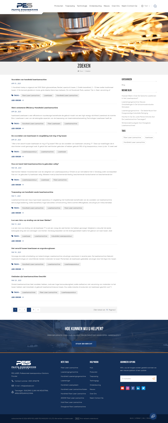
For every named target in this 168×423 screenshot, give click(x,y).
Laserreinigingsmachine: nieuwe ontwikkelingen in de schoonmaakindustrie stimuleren (137, 104)
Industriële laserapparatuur (62, 236)
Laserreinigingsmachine (69, 372)
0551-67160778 (34, 381)
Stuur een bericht (84, 344)
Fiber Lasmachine (60, 180)
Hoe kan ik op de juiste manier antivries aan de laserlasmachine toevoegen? (138, 118)
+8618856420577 (114, 335)
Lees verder (16, 100)
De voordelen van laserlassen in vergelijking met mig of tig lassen (39, 136)
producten (93, 372)
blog (123, 85)
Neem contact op (129, 6)
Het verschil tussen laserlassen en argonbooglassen (33, 248)
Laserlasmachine (71, 123)
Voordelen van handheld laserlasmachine (29, 80)
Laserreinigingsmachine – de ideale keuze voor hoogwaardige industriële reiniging (139, 112)
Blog (131, 418)
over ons (116, 6)
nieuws (107, 6)
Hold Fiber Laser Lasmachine (71, 402)
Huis (81, 71)
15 (33, 309)
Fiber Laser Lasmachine (132, 137)
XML (143, 418)
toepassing (70, 6)
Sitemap (138, 418)
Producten (58, 6)
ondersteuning (95, 6)
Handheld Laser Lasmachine (134, 142)
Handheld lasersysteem (69, 385)
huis (91, 368)
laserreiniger (65, 381)
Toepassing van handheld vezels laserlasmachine (32, 192)
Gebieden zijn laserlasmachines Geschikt (28, 277)
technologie (82, 6)
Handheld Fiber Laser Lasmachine (73, 394)
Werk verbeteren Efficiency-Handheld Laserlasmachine (34, 108)
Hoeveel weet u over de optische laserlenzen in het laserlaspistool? (139, 97)
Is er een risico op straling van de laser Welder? (31, 220)
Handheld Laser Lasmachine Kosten (74, 389)
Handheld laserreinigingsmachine (73, 376)
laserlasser (149, 137)
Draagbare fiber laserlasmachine (73, 407)
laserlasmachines (28, 292)
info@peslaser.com (27, 386)
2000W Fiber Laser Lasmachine (72, 398)
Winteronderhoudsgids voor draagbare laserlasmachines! (136, 124)
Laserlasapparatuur (29, 152)
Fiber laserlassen (54, 123)
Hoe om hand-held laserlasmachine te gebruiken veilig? (35, 164)
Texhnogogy (94, 381)
